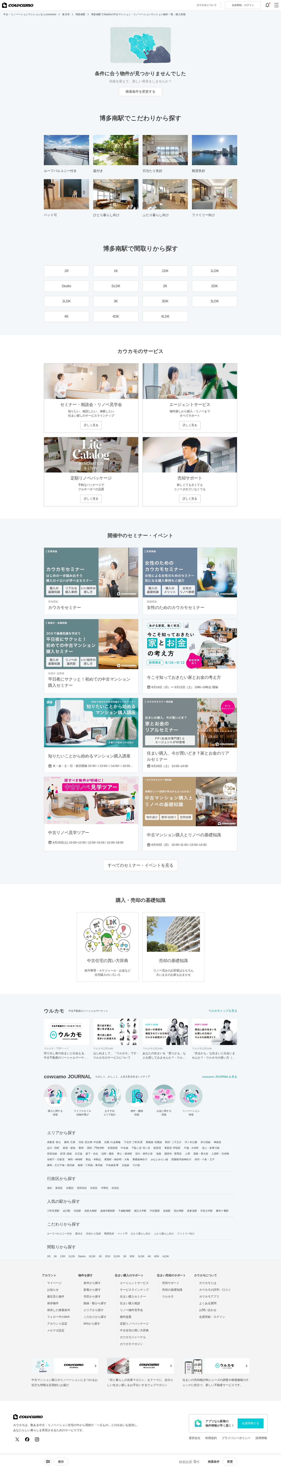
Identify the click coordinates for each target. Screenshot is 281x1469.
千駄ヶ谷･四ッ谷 (141, 1147)
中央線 (124, 1147)
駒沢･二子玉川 (173, 1142)
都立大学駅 (140, 1210)
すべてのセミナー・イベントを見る (140, 865)
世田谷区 (82, 1188)
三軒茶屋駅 (53, 1210)
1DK (62, 1256)
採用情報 (261, 1438)
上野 (187, 1153)
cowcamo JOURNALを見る (219, 1076)
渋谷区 (94, 1188)
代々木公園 (191, 1142)
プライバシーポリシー (236, 1438)
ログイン (243, 5)
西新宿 (157, 1147)
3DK (132, 1256)
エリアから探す (94, 1310)
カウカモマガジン (131, 1344)
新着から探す (92, 1289)
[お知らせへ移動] (267, 5)
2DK (107, 1256)
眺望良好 (109, 1233)
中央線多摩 (112, 1165)
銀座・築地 (69, 1147)
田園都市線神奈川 (181, 1159)
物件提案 (125, 1316)
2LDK (117, 1256)
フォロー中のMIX (58, 1316)
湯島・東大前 (200, 1153)
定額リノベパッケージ (134, 1323)
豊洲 (81, 1147)
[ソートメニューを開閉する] (48, 1461)
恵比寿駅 (179, 1210)
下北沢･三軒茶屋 (133, 1142)
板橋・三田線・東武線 (90, 1165)
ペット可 (122, 1233)
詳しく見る (91, 425)
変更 (230, 1461)
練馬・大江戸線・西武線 (60, 1165)
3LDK (141, 1256)
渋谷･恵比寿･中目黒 (90, 1142)
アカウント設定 (57, 1323)
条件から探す (92, 1283)
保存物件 (53, 1303)
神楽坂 (217, 1142)
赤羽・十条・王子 (205, 1159)
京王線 (78, 1153)
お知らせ (53, 1289)
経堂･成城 (66, 1153)
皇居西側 (112, 1147)
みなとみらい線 (159, 1159)
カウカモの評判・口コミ (215, 1289)
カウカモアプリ (209, 1296)
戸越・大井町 (191, 1147)
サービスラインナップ (134, 1289)
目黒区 (70, 1188)
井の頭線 (205, 1142)
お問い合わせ (207, 1310)
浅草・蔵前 (107, 1153)
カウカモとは (207, 1283)
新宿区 (59, 1188)
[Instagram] (37, 1439)
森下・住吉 (92, 1153)
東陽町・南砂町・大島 (116, 1159)
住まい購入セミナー (133, 1296)
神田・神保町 (75, 1159)
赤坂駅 (167, 1210)
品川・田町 (53, 1147)
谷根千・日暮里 (56, 1159)
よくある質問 (207, 1303)
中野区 (104, 1188)
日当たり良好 (93, 1233)
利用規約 (211, 1438)
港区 (49, 1188)
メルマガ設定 (55, 1330)
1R (48, 1256)
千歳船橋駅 (124, 1210)
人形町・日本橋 (220, 1153)
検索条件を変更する (140, 91)
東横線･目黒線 (154, 1142)
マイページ (54, 1283)
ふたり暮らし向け (164, 1233)
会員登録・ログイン (212, 1316)
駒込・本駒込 (93, 1159)
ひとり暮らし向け (141, 1233)
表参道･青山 (54, 1142)
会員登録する (250, 1423)
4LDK (166, 1256)
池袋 (158, 1153)
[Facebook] (27, 1439)
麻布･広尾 (69, 1142)
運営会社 (194, 1438)
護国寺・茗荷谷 (173, 1153)
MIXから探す (92, 1323)
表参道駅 (192, 1210)
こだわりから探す (95, 1316)
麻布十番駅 (222, 1210)
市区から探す (92, 1296)
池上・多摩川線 (210, 1147)
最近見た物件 (55, 1296)
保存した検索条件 (58, 1310)
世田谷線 (52, 1153)
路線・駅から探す (95, 1303)
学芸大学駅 (206, 1210)
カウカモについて (207, 5)
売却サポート (170, 1283)
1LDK (72, 1256)
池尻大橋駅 (90, 1210)
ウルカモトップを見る (222, 1010)
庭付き (79, 1233)
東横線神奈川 (139, 1159)
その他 (136, 1165)
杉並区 (115, 1188)
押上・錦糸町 (124, 1153)
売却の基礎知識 (172, 1289)
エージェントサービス (134, 1283)
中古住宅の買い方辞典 (134, 1330)
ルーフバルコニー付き (59, 1233)
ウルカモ (168, 1296)
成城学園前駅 (107, 1210)
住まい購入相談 (130, 1303)
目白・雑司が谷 (144, 1153)
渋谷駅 (77, 1210)
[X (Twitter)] (17, 1439)
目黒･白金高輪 (112, 1142)
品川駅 (66, 1210)
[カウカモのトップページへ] (17, 5)
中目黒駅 (155, 1210)
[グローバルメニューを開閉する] (276, 5)
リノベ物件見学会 (131, 1310)
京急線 (125, 1165)
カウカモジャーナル (133, 1337)
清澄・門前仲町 (95, 1147)
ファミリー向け (186, 1233)
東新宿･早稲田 (172, 1147)
